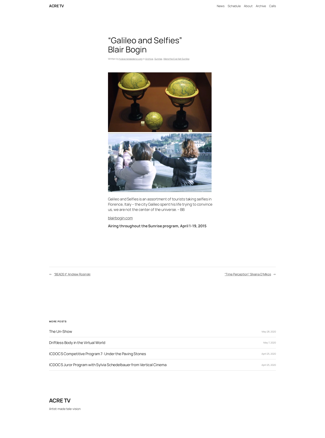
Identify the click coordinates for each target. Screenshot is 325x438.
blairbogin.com (120, 218)
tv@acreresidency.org (130, 58)
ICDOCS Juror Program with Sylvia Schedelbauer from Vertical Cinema (107, 365)
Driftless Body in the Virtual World (77, 343)
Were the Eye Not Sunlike (176, 58)
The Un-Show (60, 331)
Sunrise (158, 58)
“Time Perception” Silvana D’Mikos (248, 274)
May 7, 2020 (269, 342)
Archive (149, 58)
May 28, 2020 (269, 331)
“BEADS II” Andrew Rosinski (72, 274)
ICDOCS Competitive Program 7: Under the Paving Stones (97, 354)
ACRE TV (56, 5)
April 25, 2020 (269, 353)
